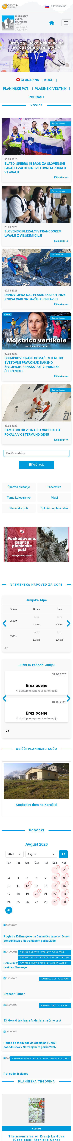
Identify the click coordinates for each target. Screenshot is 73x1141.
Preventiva (54, 487)
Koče (48, 80)
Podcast (36, 97)
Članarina (29, 80)
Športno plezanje (19, 487)
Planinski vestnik (50, 89)
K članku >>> (61, 177)
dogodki (36, 860)
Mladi (54, 497)
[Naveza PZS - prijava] (11, 6)
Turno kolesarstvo (19, 497)
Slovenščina (58, 6)
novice (36, 105)
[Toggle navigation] (66, 22)
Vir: (6, 649)
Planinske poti (16, 89)
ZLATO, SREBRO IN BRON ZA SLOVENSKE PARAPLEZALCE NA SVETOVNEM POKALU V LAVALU (35, 168)
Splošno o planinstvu (54, 508)
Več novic (38, 464)
